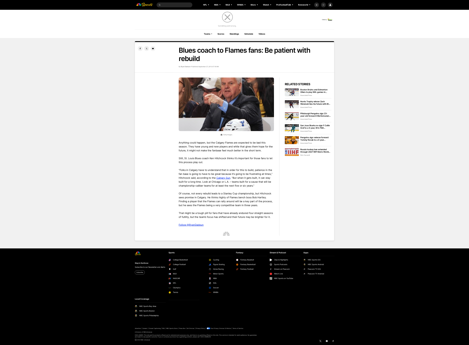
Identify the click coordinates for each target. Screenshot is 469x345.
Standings (234, 34)
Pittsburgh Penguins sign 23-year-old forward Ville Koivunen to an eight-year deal (314, 114)
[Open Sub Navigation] (208, 4)
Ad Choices (190, 328)
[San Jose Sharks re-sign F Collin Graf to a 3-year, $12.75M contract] (292, 128)
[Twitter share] (146, 48)
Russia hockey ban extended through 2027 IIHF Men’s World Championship (314, 150)
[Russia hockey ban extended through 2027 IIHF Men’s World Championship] (292, 152)
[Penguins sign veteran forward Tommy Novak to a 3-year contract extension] (292, 140)
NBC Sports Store (172, 328)
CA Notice (228, 328)
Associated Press (306, 95)
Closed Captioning (155, 328)
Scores (221, 34)
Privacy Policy (200, 328)
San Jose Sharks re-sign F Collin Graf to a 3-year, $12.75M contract (315, 126)
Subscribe (139, 272)
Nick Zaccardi (305, 155)
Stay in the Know (141, 263)
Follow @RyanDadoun (191, 224)
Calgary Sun (223, 177)
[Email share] (152, 48)
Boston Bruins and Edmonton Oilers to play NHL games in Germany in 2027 (314, 90)
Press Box (182, 328)
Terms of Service (238, 328)
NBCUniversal (147, 332)
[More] (316, 4)
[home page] (144, 5)
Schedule (248, 34)
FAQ (163, 328)
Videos (262, 34)
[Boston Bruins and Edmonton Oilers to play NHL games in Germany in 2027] (292, 92)
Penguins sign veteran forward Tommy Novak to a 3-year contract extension (314, 138)
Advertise (138, 328)
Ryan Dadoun (185, 66)
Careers (144, 328)
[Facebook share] (140, 48)
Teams (207, 34)
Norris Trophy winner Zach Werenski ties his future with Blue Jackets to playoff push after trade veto (315, 102)
